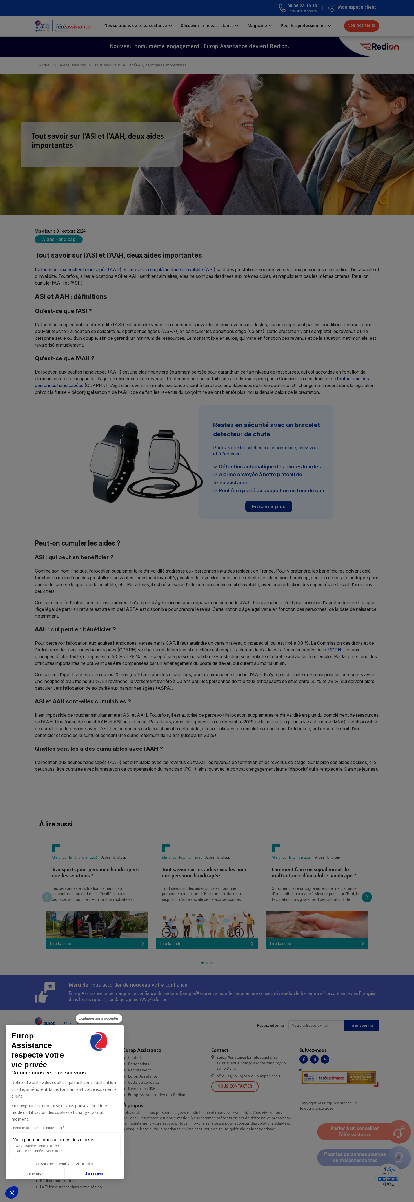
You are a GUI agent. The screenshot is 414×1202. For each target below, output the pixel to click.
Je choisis (35, 1173)
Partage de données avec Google (39, 1151)
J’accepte (94, 1173)
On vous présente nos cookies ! (37, 1145)
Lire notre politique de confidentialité (37, 1127)
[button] (12, 1192)
